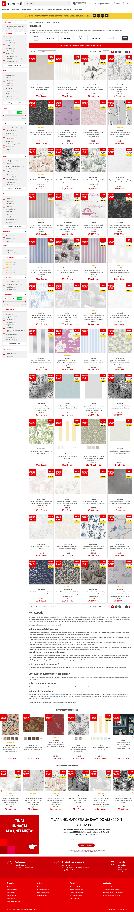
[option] (60, 447)
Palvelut (73, 883)
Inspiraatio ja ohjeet (54, 10)
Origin (9, 53)
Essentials (10, 322)
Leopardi (10, 217)
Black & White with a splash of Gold (15, 331)
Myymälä (121, 862)
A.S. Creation (11, 61)
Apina (9, 214)
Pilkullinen (10, 182)
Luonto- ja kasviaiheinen (15, 128)
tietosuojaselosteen (89, 851)
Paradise (9, 327)
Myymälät (67, 10)
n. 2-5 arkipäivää (13, 282)
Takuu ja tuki (11, 895)
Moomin (9, 314)
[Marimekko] (66, 38)
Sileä (9, 250)
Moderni (10, 133)
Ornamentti (11, 177)
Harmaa (10, 75)
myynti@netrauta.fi (68, 870)
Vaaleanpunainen (13, 91)
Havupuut (10, 222)
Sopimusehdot (42, 895)
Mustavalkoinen (12, 99)
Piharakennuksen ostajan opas (113, 893)
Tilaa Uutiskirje (86, 845)
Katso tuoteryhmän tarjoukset (15, 27)
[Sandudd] (51, 38)
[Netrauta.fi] (12, 3)
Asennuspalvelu (75, 887)
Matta (9, 236)
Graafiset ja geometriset (15, 166)
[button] (14, 65)
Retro (8, 149)
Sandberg (10, 48)
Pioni (8, 206)
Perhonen (10, 204)
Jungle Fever (11, 317)
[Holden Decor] (95, 38)
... (123, 52)
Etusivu (31, 22)
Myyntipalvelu (40, 10)
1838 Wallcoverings (13, 59)
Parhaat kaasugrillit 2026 (111, 895)
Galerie (9, 51)
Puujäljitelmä (11, 179)
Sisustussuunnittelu (76, 893)
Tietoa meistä (41, 887)
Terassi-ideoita (108, 887)
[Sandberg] (36, 38)
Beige (9, 78)
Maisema (10, 146)
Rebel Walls (11, 56)
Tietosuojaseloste (43, 893)
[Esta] (125, 38)
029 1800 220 (68, 865)
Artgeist (10, 45)
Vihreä (9, 83)
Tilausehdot (11, 893)
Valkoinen (10, 88)
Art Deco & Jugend (13, 144)
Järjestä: (33, 52)
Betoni (9, 185)
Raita (9, 174)
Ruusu (9, 198)
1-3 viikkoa (11, 287)
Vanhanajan (11, 136)
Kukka (9, 163)
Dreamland (10, 337)
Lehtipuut (10, 212)
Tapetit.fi (10, 43)
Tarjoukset (15, 10)
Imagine (9, 325)
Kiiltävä (9, 241)
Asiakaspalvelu (27, 10)
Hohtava (10, 238)
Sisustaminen (39, 22)
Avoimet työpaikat (43, 890)
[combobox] (47, 3)
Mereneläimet (11, 219)
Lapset (9, 141)
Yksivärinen (11, 169)
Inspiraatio (107, 883)
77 (126, 52)
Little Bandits (11, 340)
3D (8, 152)
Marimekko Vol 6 (12, 334)
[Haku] (68, 3)
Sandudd (10, 40)
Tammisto (122, 865)
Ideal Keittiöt (74, 898)
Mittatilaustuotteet (76, 895)
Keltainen (10, 96)
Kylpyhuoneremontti (76, 890)
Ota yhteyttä (20, 865)
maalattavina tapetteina (60, 687)
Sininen (10, 80)
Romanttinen (11, 130)
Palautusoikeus (12, 890)
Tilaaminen (11, 883)
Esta (9, 37)
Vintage (10, 138)
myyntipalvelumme (61, 696)
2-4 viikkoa (11, 290)
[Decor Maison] (80, 38)
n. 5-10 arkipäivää (13, 284)
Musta (9, 93)
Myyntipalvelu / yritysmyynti (73, 862)
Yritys (39, 883)
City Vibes (10, 319)
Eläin (9, 171)
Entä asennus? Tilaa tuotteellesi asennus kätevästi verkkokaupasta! (80, 45)
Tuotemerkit (77, 10)
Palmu (9, 201)
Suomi (9, 356)
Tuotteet (5, 10)
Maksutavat (11, 887)
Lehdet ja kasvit (12, 161)
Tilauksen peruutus (13, 901)
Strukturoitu (11, 253)
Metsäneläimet (11, 209)
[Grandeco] (110, 38)
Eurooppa (11, 353)
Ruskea (9, 86)
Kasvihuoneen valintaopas (111, 890)
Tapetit (48, 22)
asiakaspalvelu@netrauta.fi (24, 868)
